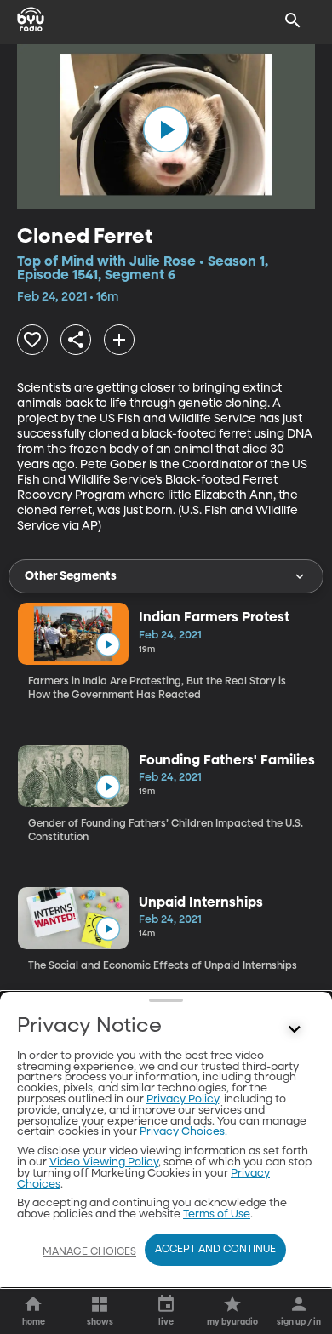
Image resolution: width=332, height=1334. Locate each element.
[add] (119, 339)
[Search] (292, 20)
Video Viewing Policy (103, 1162)
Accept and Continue (215, 1250)
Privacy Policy (182, 1099)
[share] (75, 339)
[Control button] (294, 1030)
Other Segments (71, 576)
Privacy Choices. (183, 1131)
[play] (166, 129)
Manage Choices (89, 1252)
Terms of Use (216, 1214)
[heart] (32, 339)
